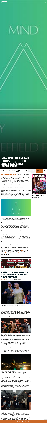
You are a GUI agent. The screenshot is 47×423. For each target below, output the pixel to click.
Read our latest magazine (23, 421)
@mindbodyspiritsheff (6, 252)
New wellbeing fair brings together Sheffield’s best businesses (15, 162)
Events (13, 170)
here (22, 250)
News (2, 170)
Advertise (31, 170)
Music (25, 170)
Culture (8, 170)
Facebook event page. (23, 252)
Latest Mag (38, 171)
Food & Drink (18, 171)
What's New (9, 174)
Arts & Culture (4, 174)
